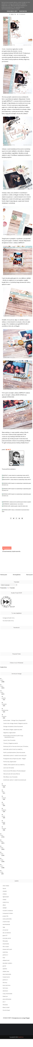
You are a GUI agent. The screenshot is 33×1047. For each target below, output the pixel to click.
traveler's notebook (8, 910)
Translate (12, 588)
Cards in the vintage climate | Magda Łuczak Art (15, 723)
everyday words (7, 938)
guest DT (5, 935)
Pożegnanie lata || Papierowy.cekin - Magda (15, 758)
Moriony (5, 982)
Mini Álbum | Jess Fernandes (10, 777)
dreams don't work (7, 949)
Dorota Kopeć (6, 1010)
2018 (2, 860)
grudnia (4, 698)
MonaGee (5, 1004)
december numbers (7, 963)
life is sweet (6, 946)
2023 (2, 692)
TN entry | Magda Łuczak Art (11, 743)
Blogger (28, 1018)
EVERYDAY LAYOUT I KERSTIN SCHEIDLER (15, 780)
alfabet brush (6, 960)
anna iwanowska (7, 974)
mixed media (6, 943)
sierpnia (4, 785)
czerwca (4, 797)
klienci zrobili (6, 1007)
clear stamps (6, 885)
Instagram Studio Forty (9, 618)
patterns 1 (5, 979)
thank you (5, 996)
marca (4, 816)
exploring (5, 952)
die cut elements (7, 932)
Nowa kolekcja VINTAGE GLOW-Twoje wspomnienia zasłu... (13, 736)
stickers (5, 894)
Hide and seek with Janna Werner (12, 774)
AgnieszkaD (6, 896)
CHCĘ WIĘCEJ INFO (12, 11)
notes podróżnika (7, 919)
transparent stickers (8, 913)
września (4, 716)
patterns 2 (5, 955)
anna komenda (6, 924)
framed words (6, 977)
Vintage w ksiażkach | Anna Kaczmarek (13, 726)
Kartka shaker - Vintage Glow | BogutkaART (15, 720)
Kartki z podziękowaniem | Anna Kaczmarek (14, 752)
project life (5, 916)
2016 (2, 872)
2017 (2, 866)
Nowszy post (3, 574)
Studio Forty (3, 667)
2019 (2, 853)
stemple (5, 891)
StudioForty (20, 1037)
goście (4, 966)
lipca (3, 791)
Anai (4, 957)
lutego (4, 822)
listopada (5, 704)
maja (3, 804)
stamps (4, 899)
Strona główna (16, 574)
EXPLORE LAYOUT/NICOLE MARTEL (13, 749)
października (5, 710)
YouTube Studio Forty (8, 620)
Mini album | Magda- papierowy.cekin (13, 729)
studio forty (6, 902)
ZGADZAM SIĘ (23, 11)
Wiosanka (5, 941)
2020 (2, 847)
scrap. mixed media (7, 993)
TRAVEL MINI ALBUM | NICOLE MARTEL (14, 764)
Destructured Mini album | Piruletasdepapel (14, 771)
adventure (5, 990)
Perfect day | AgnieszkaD (10, 761)
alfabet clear (6, 971)
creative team (6, 921)
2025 (2, 680)
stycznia (4, 828)
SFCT (4, 1002)
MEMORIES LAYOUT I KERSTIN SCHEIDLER (15, 755)
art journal (5, 930)
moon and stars (6, 985)
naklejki (5, 907)
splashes (5, 968)
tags (4, 927)
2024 (2, 686)
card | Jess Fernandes (9, 767)
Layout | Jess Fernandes (9, 740)
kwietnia (4, 810)
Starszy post (29, 574)
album (4, 905)
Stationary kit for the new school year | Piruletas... (16, 746)
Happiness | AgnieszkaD (10, 732)
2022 (2, 835)
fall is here (5, 988)
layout (4, 888)
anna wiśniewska (7, 999)
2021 (2, 841)
